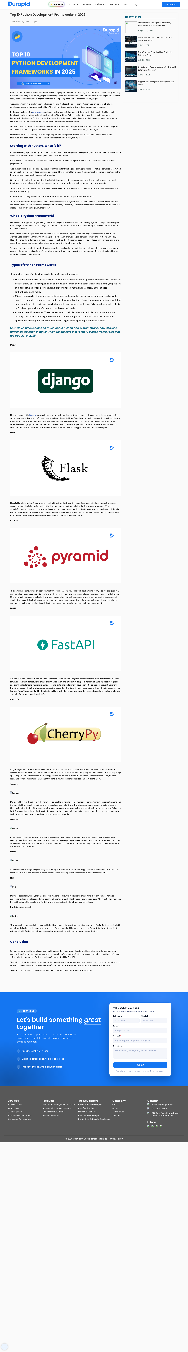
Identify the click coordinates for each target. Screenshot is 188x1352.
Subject (117, 1036)
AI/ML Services (14, 1108)
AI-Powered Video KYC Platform (57, 1108)
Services (87, 4)
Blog (135, 4)
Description (118, 1046)
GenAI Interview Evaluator (54, 1112)
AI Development (15, 1104)
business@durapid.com (162, 1104)
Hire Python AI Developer (88, 1115)
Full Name (118, 1016)
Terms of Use (118, 1112)
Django (32, 415)
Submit (140, 1065)
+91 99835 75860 (159, 1108)
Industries (100, 4)
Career (115, 1108)
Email (116, 1026)
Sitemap (103, 1138)
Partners (114, 4)
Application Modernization (19, 1115)
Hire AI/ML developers (87, 1108)
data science (38, 112)
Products (73, 4)
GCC (125, 4)
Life (113, 1104)
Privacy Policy (116, 1138)
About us (116, 1115)
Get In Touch (171, 4)
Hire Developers (88, 1101)
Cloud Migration (15, 1112)
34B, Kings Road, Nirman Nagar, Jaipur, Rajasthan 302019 (165, 1114)
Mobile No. (146, 1016)
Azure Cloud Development (19, 1119)
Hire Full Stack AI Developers (90, 1104)
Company (119, 1101)
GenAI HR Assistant (51, 1115)
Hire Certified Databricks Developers (94, 1119)
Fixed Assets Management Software (59, 1104)
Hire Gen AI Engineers (87, 1112)
